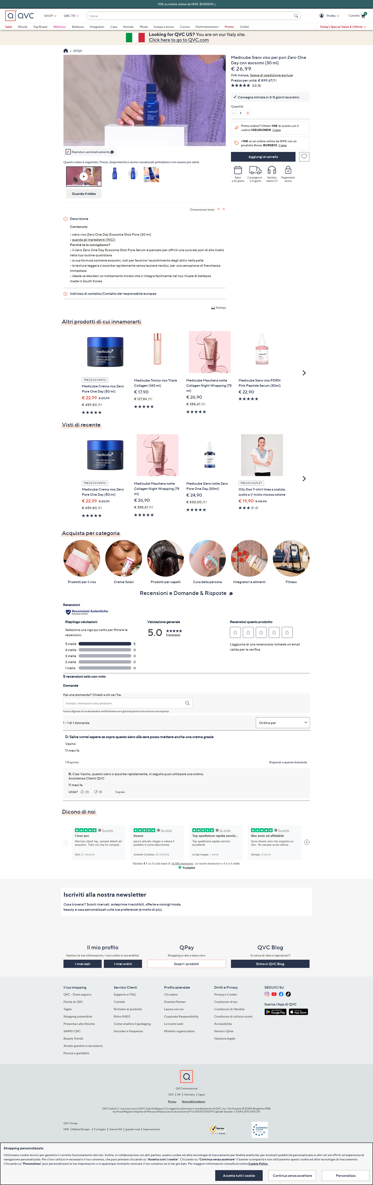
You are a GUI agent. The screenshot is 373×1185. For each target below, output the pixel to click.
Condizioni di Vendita (229, 1009)
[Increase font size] (218, 209)
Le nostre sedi (173, 1024)
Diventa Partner (175, 1002)
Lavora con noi (174, 1009)
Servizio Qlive (223, 1031)
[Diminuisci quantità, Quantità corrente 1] (233, 113)
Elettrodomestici (207, 26)
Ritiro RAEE (122, 1016)
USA (171, 1094)
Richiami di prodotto (128, 1009)
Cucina (185, 26)
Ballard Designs (81, 1129)
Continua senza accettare (292, 1175)
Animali (128, 26)
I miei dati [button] (82, 964)
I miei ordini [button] (123, 964)
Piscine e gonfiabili (76, 1053)
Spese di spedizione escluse (271, 75)
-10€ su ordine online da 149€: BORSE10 (185, 4)
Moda (144, 26)
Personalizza (346, 1175)
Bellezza (78, 26)
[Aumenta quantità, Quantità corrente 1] (247, 113)
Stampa (221, 307)
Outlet (244, 26)
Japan (201, 1094)
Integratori (97, 26)
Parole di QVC (73, 1002)
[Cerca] (297, 16)
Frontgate (100, 1129)
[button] (322, 15)
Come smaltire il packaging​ (132, 1024)
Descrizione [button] (79, 218)
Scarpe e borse (164, 26)
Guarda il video (84, 193)
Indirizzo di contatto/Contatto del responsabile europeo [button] (113, 293)
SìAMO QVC (72, 1031)
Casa (113, 26)
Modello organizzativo (179, 1031)
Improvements (151, 1129)
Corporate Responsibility (181, 1016)
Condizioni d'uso (225, 1002)
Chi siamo (171, 994)
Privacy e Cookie (225, 994)
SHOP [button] (48, 15)
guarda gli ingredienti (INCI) (93, 239)
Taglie (67, 1009)
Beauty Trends (73, 1038)
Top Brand (40, 26)
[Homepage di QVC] (66, 51)
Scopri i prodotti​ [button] (186, 964)
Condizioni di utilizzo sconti (233, 1016)
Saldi (8, 26)
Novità (22, 26)
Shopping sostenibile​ (77, 1016)
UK (179, 1094)
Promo (229, 26)
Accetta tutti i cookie (239, 1175)
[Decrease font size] (224, 209)
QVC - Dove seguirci (77, 994)
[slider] (144, 137)
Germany (189, 1094)
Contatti (119, 1002)
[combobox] (189, 16)
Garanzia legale (224, 1038)
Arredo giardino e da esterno (83, 1046)
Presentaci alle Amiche (79, 1024)
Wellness (59, 26)
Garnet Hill (115, 1129)
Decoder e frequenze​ (128, 1031)
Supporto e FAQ (125, 994)
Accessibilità (223, 1024)
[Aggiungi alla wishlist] (304, 157)
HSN (66, 1129)
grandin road (132, 1129)
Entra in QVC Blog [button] (270, 964)
